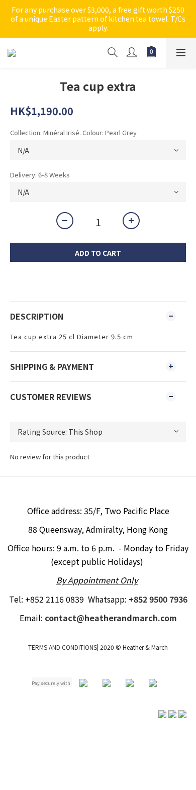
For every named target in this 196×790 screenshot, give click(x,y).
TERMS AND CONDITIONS (62, 647)
